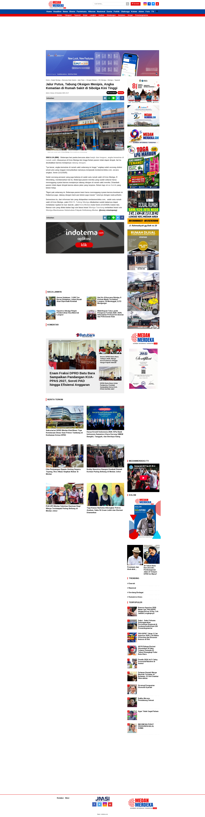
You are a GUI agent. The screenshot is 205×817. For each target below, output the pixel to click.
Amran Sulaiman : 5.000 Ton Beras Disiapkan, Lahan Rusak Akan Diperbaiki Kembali (69, 299)
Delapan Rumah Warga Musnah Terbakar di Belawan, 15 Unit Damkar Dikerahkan (148, 675)
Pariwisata (82, 11)
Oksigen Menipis (91, 80)
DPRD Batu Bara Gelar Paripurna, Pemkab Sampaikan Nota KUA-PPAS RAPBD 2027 (109, 386)
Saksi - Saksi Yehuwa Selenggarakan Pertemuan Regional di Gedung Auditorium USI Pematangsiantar (148, 624)
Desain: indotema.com (102, 814)
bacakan (112, 93)
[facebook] (149, 3)
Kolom (134, 11)
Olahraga (125, 11)
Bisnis (72, 11)
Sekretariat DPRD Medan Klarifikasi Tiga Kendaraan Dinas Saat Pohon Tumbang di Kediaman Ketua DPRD (64, 432)
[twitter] (153, 3)
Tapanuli (77, 15)
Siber (67, 798)
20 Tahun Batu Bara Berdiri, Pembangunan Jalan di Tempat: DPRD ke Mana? (150, 570)
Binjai (85, 15)
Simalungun (111, 15)
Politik (116, 11)
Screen (136, 4)
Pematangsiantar (141, 15)
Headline (57, 11)
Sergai (130, 15)
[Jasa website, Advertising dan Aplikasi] (85, 255)
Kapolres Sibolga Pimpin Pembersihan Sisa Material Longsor (68, 313)
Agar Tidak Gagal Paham (148, 711)
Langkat (93, 15)
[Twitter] (118, 98)
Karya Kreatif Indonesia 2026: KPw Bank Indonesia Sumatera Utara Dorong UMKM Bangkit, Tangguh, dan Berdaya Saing (105, 434)
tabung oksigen (79, 163)
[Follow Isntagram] (105, 804)
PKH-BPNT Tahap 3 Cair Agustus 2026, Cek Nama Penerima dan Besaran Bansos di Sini (148, 636)
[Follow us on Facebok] (94, 804)
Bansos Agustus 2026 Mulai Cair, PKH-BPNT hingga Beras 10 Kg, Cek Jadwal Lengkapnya (148, 610)
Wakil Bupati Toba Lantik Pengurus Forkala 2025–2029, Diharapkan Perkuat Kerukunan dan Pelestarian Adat (110, 314)
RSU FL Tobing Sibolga (79, 202)
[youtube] (157, 3)
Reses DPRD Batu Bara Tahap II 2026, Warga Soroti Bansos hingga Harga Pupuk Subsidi (109, 359)
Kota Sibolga (65, 152)
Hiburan (91, 11)
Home (49, 11)
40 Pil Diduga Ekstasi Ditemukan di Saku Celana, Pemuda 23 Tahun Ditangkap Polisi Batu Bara (147, 650)
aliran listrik (110, 185)
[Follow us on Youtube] (110, 804)
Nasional (101, 11)
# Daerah (131, 583)
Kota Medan (84, 205)
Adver (141, 11)
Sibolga (110, 80)
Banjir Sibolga (55, 80)
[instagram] (145, 3)
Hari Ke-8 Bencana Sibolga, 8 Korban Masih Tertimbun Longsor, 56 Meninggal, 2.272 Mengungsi (109, 300)
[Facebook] (122, 98)
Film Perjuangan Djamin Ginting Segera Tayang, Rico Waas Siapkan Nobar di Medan (63, 471)
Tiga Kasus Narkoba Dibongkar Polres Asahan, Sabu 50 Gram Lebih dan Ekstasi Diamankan (105, 510)
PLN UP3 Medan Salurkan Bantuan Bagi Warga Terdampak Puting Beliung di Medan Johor (63, 508)
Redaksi (60, 798)
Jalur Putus (81, 80)
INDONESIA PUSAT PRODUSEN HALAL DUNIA (146, 726)
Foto (148, 11)
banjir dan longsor (98, 157)
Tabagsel (68, 15)
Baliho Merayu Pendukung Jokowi (146, 699)
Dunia (109, 11)
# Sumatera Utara (134, 597)
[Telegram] (105, 98)
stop (121, 93)
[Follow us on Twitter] (99, 804)
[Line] (113, 98)
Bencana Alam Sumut (69, 80)
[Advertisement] (102, 35)
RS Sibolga (102, 80)
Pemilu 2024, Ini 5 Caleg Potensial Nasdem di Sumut (147, 661)
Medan (59, 15)
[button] (157, 10)
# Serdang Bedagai (135, 592)
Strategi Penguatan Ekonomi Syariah (146, 686)
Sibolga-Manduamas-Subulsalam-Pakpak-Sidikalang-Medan (72, 210)
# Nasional (131, 588)
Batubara (121, 15)
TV (152, 11)
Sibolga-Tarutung (96, 207)
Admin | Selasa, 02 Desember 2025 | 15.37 (57, 93)
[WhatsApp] (109, 98)
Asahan (101, 15)
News (65, 11)
